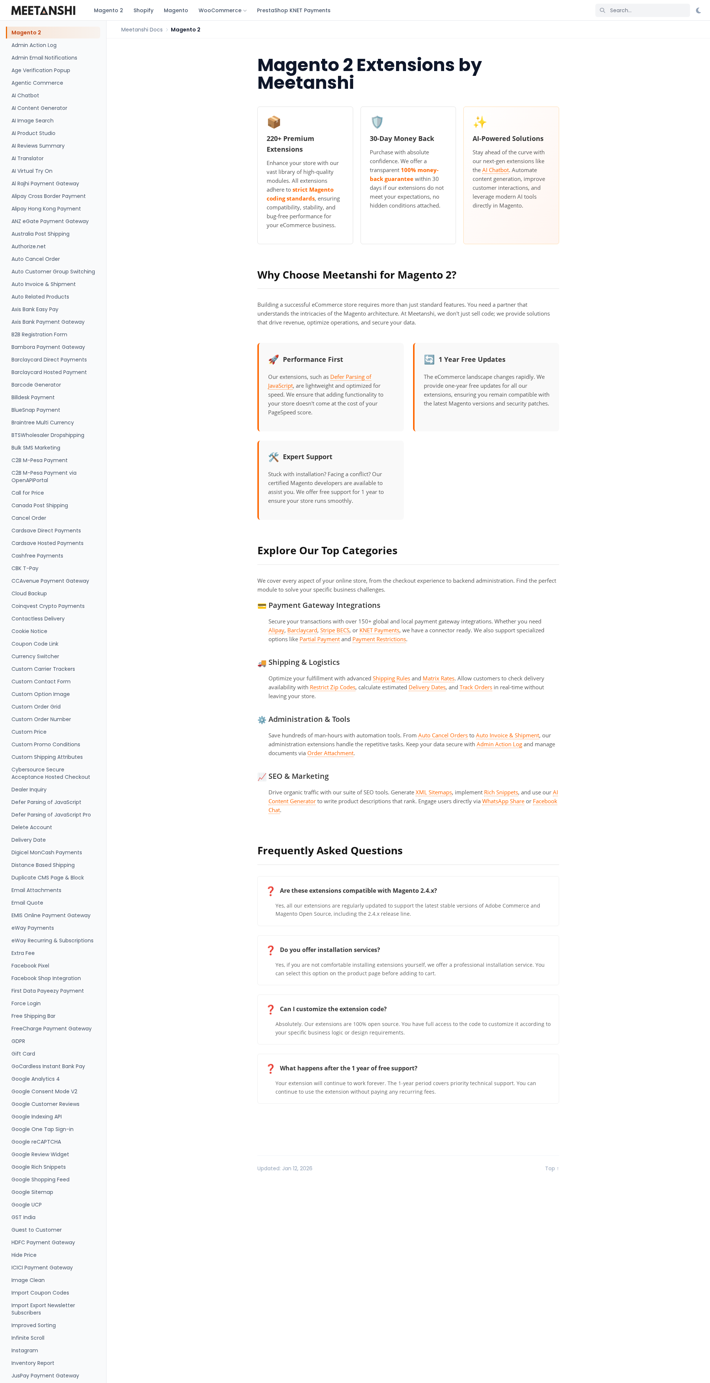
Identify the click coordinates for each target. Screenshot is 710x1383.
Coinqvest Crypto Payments (48, 606)
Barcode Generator (36, 384)
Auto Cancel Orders (443, 735)
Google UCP (26, 1204)
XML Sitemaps (434, 792)
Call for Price (27, 493)
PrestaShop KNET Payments (294, 10)
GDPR (18, 1041)
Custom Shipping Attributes (47, 757)
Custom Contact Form (41, 681)
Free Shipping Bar (33, 1016)
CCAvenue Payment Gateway (50, 581)
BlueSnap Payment (35, 410)
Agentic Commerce (37, 83)
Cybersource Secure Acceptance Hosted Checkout (50, 773)
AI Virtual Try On (32, 171)
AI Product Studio (33, 133)
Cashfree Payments (37, 555)
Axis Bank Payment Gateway (48, 322)
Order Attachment (330, 753)
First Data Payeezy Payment (47, 991)
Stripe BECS (334, 630)
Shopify (143, 10)
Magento (176, 10)
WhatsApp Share (503, 801)
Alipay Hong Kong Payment (46, 208)
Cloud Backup (29, 593)
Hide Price (24, 1255)
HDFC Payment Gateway (43, 1242)
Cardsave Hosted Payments (47, 543)
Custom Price (29, 732)
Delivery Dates (427, 687)
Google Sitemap (32, 1192)
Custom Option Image (40, 694)
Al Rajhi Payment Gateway (45, 183)
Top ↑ (552, 1168)
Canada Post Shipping (39, 505)
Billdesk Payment (33, 397)
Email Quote (27, 902)
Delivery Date (28, 840)
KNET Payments (379, 630)
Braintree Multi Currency (42, 422)
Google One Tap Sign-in (42, 1129)
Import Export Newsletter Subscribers (43, 1309)
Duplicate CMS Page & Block (47, 877)
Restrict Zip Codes (332, 687)
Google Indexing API (36, 1116)
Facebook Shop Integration (46, 978)
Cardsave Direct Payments (46, 530)
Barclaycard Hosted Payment (49, 372)
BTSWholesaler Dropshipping (47, 435)
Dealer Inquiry (29, 789)
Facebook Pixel (30, 965)
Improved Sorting (33, 1325)
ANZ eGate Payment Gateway (50, 221)
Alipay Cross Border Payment (48, 196)
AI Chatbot (25, 95)
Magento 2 (108, 10)
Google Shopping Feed (40, 1179)
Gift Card (23, 1053)
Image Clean (28, 1280)
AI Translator (27, 158)
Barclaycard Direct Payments (49, 359)
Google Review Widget (40, 1154)
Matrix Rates (438, 678)
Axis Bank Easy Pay (34, 309)
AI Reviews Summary (38, 145)
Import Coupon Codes (40, 1292)
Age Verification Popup (40, 70)
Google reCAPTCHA (36, 1141)
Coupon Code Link (34, 643)
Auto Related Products (40, 296)
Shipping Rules (391, 678)
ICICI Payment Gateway (42, 1267)
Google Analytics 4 (35, 1079)
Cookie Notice (29, 631)
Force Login (26, 1003)
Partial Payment (320, 639)
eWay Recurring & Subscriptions (52, 940)
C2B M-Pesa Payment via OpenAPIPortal (44, 476)
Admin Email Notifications (44, 57)
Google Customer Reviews (45, 1104)
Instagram (24, 1350)
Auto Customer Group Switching (53, 271)
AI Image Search (32, 120)
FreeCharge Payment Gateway (51, 1028)
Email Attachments (36, 890)
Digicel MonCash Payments (46, 852)
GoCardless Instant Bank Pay (48, 1066)
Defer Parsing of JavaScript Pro (51, 814)
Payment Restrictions (379, 639)
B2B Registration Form (39, 334)
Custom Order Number (41, 719)
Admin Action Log (34, 45)
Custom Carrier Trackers (43, 669)
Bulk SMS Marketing (35, 447)
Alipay (276, 630)
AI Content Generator (39, 108)
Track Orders (476, 687)
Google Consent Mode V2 (44, 1091)
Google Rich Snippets (38, 1167)
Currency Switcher (35, 656)
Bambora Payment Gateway (48, 347)
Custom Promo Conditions (45, 744)
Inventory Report (32, 1363)
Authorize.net (28, 246)
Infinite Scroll (27, 1338)
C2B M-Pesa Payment (39, 460)
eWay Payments (32, 928)
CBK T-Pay (24, 568)
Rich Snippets (501, 792)
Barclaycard (302, 630)
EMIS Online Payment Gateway (51, 915)
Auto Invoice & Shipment (43, 284)
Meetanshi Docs (142, 29)
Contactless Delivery (38, 618)
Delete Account (31, 827)
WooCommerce (220, 10)
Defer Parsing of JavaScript (46, 802)
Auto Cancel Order (35, 259)
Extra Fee (23, 953)
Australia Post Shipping (40, 234)
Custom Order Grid (36, 706)
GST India (23, 1217)
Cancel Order (28, 518)
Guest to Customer (36, 1230)
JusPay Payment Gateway (45, 1375)
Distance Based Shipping (43, 865)
